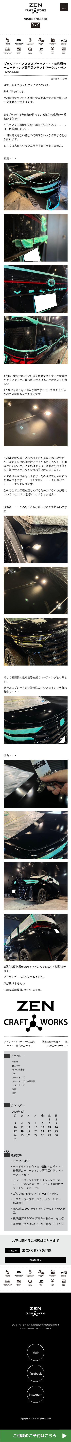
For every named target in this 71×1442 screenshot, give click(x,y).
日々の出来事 (18, 1069)
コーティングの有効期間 (24, 1081)
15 (49, 1127)
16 (56, 1127)
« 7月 (7, 1151)
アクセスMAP (21, 1160)
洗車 (14, 1089)
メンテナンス (18, 1085)
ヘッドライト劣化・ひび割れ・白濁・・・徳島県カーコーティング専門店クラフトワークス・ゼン (38, 1170)
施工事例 (16, 1065)
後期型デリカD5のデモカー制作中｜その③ (38, 1218)
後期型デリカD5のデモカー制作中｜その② (38, 1224)
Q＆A (14, 1073)
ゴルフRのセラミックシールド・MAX (35, 1193)
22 (49, 1131)
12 (28, 1127)
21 (42, 1131)
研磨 (14, 1093)
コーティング (18, 1077)
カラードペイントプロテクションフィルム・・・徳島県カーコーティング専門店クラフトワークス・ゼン (38, 1184)
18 (22, 1131)
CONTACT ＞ (36, 1260)
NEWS (15, 1061)
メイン (7, 1041)
